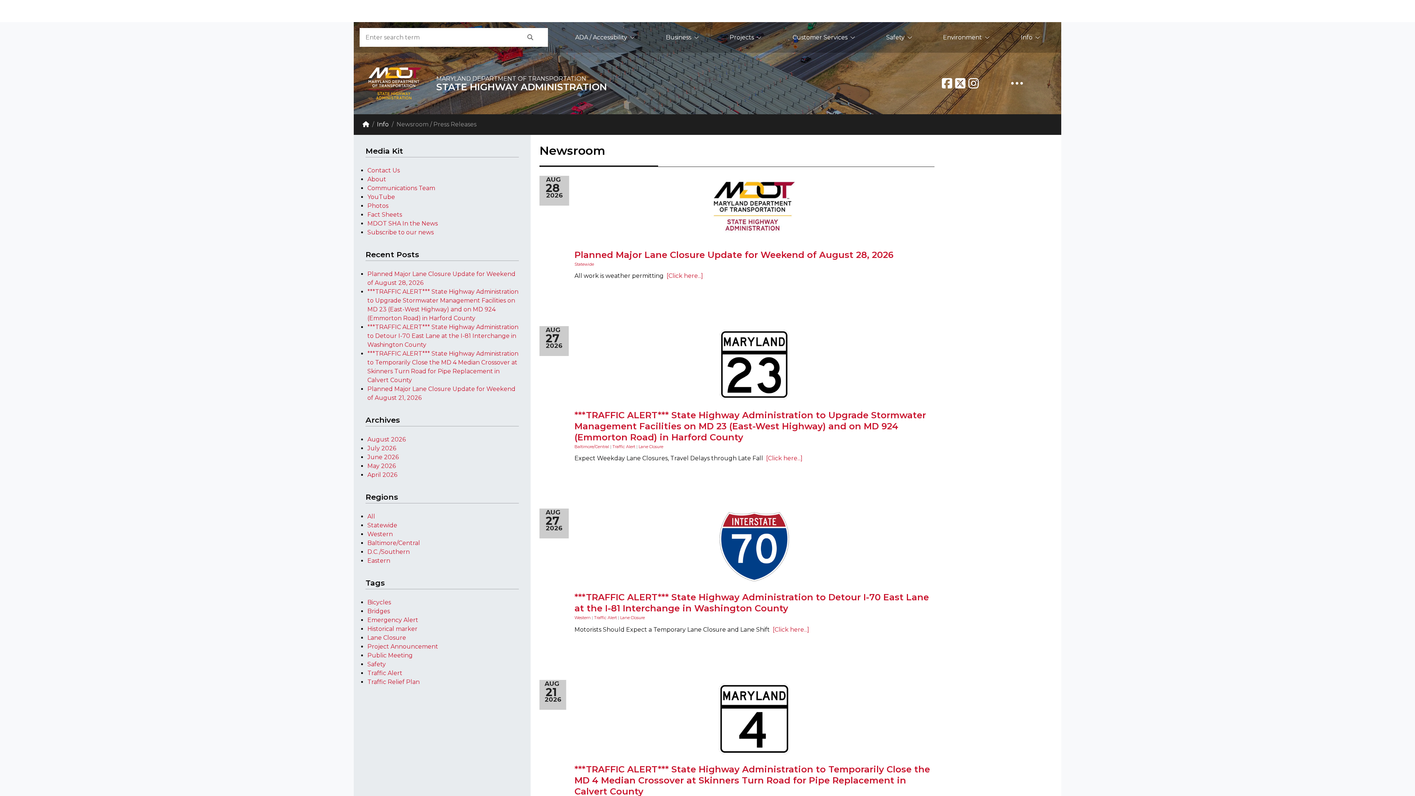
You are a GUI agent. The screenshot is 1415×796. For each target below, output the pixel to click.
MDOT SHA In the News (402, 223)
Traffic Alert (384, 673)
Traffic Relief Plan (393, 681)
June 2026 (383, 457)
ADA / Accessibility (601, 37)
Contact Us (383, 170)
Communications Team (401, 188)
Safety (895, 37)
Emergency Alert (392, 620)
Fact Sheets (384, 214)
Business (678, 37)
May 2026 (381, 465)
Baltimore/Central (393, 543)
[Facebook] (947, 83)
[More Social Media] (1017, 83)
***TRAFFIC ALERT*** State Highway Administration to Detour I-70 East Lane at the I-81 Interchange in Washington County (442, 336)
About (376, 179)
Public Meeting (390, 655)
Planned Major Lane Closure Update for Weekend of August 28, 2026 (734, 254)
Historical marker (392, 628)
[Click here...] (683, 275)
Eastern (378, 560)
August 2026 (386, 439)
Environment (962, 37)
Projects (742, 37)
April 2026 (382, 474)
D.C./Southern (388, 551)
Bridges (378, 611)
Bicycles (379, 602)
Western (380, 534)
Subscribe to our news (400, 232)
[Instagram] (973, 83)
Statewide (382, 525)
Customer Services (820, 37)
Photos (377, 205)
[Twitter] (960, 83)
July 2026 (381, 448)
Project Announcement (402, 646)
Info (1027, 37)
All (371, 516)
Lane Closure (386, 637)
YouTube (381, 196)
